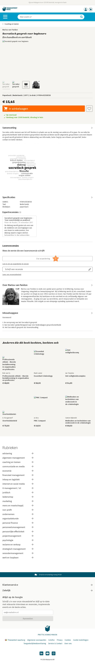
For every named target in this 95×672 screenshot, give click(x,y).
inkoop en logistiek (11, 479)
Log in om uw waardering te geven (15, 264)
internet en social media (13, 484)
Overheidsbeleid (9, 421)
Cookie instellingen (80, 640)
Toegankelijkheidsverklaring (35, 643)
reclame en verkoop (11, 544)
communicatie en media (13, 466)
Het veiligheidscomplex (75, 376)
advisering (7, 453)
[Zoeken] (81, 16)
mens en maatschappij (12, 505)
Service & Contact (55, 643)
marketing (7, 501)
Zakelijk (6, 590)
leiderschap (7, 497)
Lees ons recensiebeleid (11, 275)
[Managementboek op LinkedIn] (41, 653)
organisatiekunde (10, 518)
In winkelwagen (18, 108)
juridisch (6, 492)
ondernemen (8, 514)
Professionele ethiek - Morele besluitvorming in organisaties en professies (15, 378)
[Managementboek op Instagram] (53, 653)
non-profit (7, 510)
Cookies (68, 640)
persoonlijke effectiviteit (13, 531)
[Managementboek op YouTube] (47, 653)
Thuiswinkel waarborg (16, 640)
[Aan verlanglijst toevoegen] (89, 108)
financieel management (13, 475)
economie (6, 471)
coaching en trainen (11, 462)
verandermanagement (12, 553)
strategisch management (14, 549)
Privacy (59, 640)
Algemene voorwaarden (36, 640)
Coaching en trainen (12, 24)
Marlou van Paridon (10, 30)
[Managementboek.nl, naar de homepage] (9, 11)
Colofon (51, 640)
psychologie (7, 540)
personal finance (10, 523)
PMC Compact (40, 421)
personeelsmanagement (13, 527)
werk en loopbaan (10, 557)
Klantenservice (10, 584)
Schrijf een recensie (14, 269)
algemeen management (13, 458)
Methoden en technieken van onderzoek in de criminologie (78, 422)
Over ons (68, 643)
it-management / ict (11, 488)
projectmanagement (11, 536)
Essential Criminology (43, 376)
